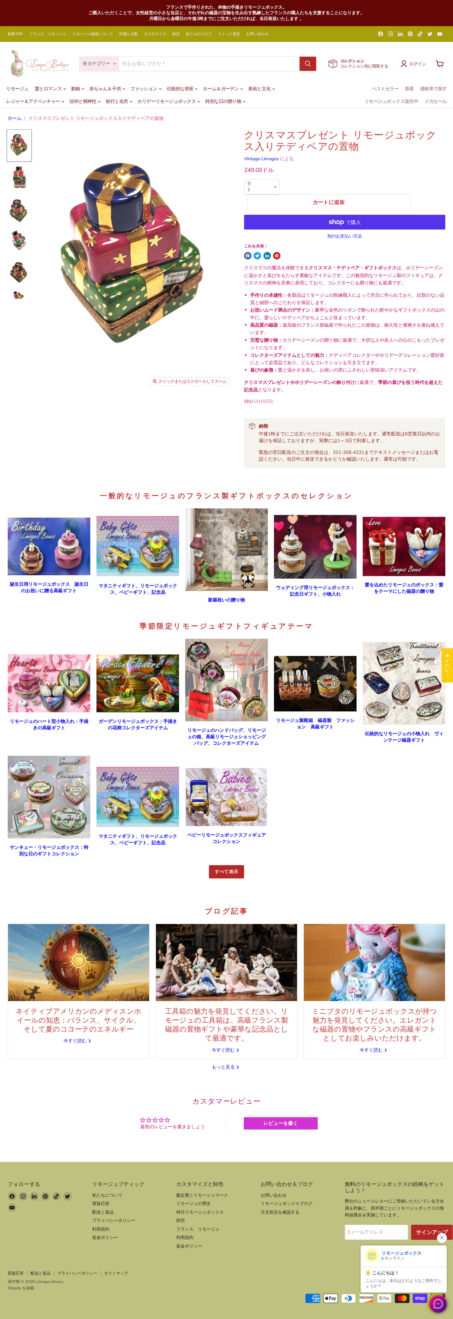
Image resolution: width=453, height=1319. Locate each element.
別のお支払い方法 (344, 236)
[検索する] (308, 64)
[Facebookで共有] (247, 255)
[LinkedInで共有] (267, 255)
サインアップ (432, 1232)
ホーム (15, 118)
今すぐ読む (75, 1041)
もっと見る (224, 1067)
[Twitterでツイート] (257, 255)
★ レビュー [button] (447, 665)
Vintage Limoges (261, 159)
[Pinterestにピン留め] (276, 255)
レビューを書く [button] (280, 1123)
